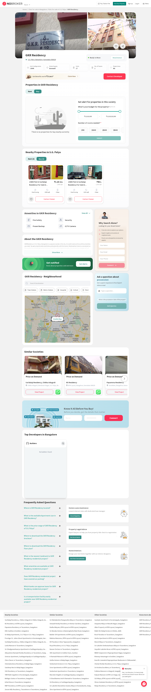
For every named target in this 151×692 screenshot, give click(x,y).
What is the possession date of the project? (112, 299)
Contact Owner (49, 199)
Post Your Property (119, 3)
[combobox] (59, 283)
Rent (26, 5)
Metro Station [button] (48, 290)
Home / (25, 9)
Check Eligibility (75, 516)
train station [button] (31, 290)
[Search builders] (63, 443)
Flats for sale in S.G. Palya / (57, 9)
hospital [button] (63, 290)
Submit (99, 138)
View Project (39, 392)
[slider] (79, 111)
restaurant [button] (89, 290)
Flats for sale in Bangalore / (38, 9)
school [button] (75, 290)
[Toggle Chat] (144, 684)
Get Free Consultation (77, 558)
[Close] (144, 668)
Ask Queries (111, 306)
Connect (110, 265)
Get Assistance (75, 537)
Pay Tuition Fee (105, 4)
